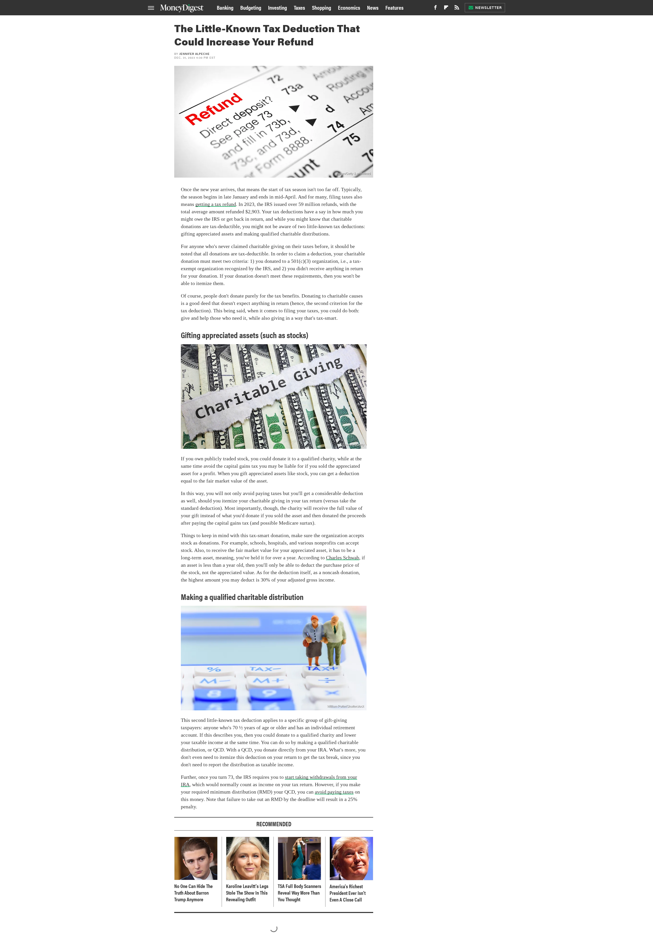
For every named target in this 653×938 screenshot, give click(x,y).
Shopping (321, 7)
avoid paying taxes (334, 792)
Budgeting (250, 7)
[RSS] (457, 8)
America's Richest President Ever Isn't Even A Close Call (348, 893)
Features (394, 7)
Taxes (299, 7)
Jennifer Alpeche (194, 54)
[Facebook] (435, 8)
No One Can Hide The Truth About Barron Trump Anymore (193, 893)
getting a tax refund (215, 204)
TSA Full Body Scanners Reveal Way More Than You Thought (299, 893)
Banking (225, 7)
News (373, 7)
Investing (277, 7)
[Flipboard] (446, 8)
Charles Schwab (342, 557)
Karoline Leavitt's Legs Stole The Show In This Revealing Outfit (247, 893)
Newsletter (488, 7)
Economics (349, 7)
